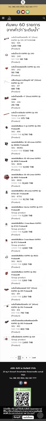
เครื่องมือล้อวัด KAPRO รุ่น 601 (23, 337)
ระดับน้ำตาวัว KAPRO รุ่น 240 (22, 53)
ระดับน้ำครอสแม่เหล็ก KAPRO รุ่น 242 (25, 67)
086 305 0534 (18, 378)
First (12, 357)
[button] (43, 18)
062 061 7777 (30, 378)
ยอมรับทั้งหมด (28, 417)
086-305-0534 (18, 7)
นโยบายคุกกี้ (30, 413)
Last (34, 357)
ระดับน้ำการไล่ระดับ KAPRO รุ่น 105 (24, 112)
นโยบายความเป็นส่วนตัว (15, 413)
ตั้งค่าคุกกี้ (17, 417)
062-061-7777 (31, 7)
